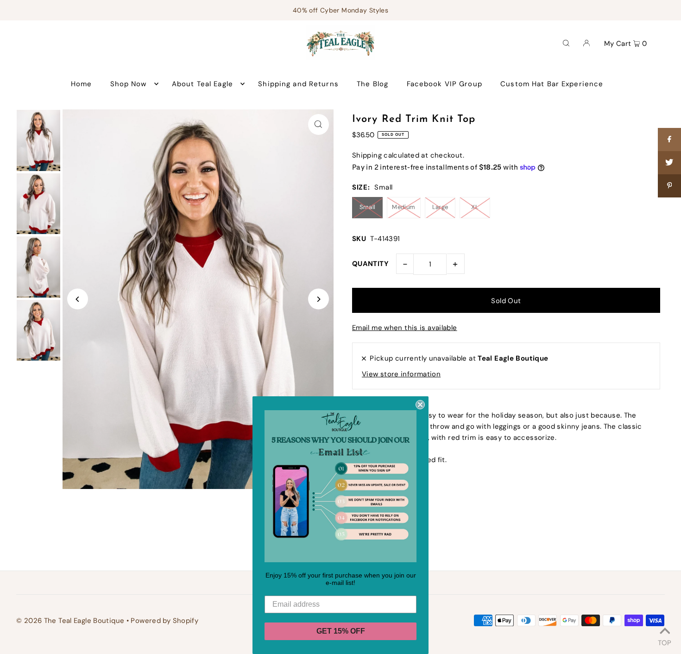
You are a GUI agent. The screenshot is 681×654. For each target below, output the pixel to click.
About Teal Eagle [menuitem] (202, 84)
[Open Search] (566, 43)
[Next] (318, 299)
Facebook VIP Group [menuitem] (444, 84)
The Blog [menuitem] (372, 84)
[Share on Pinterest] (669, 185)
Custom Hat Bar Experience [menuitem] (551, 84)
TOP (664, 641)
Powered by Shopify (164, 620)
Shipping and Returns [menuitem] (298, 84)
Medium (403, 207)
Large (440, 207)
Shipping (367, 155)
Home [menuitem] (81, 84)
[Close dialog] (420, 404)
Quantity (370, 263)
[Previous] (77, 299)
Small (367, 207)
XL (475, 207)
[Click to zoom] (318, 124)
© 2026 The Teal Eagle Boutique (70, 620)
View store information (401, 374)
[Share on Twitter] (669, 162)
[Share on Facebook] (669, 139)
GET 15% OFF (340, 631)
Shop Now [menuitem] (128, 84)
